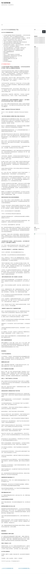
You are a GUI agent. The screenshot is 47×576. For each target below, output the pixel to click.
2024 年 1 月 (36, 90)
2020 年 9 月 (36, 145)
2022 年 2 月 (36, 121)
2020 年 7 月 (36, 148)
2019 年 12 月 (36, 157)
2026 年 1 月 (36, 57)
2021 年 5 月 (36, 134)
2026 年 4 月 (36, 53)
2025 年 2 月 (36, 72)
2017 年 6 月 (36, 198)
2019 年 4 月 (36, 168)
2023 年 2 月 (36, 105)
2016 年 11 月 (36, 208)
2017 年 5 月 (36, 200)
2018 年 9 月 (36, 178)
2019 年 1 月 (36, 172)
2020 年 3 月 (36, 153)
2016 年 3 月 (36, 219)
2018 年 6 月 (36, 182)
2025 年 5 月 (36, 68)
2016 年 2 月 (36, 220)
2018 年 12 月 (36, 174)
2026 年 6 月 (36, 50)
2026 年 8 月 (36, 47)
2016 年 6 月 (36, 215)
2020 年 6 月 (36, 149)
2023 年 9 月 (36, 95)
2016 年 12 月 (36, 207)
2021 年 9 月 (36, 128)
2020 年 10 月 (36, 143)
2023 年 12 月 (36, 91)
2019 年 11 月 (36, 159)
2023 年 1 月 (36, 106)
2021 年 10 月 (36, 127)
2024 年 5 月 (36, 84)
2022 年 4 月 (36, 119)
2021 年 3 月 (36, 137)
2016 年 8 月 (36, 212)
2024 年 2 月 (36, 88)
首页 (2, 24)
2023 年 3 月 (36, 104)
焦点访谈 (35, 229)
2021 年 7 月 (36, 131)
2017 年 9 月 (36, 194)
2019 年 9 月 (36, 161)
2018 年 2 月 (36, 187)
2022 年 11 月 (36, 109)
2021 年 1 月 (36, 139)
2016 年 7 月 (36, 213)
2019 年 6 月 (36, 165)
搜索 (35, 29)
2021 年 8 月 (36, 130)
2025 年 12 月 (36, 58)
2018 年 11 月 (36, 175)
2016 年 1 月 (36, 222)
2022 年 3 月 (36, 120)
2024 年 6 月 (36, 83)
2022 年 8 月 (36, 113)
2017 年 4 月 (36, 201)
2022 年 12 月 (36, 108)
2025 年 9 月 (36, 62)
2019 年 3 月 (36, 169)
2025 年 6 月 (36, 67)
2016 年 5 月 (36, 216)
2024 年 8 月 (36, 80)
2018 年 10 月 (36, 176)
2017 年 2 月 (36, 204)
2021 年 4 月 (36, 135)
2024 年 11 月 (36, 76)
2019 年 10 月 (36, 160)
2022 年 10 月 (36, 110)
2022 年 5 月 (36, 117)
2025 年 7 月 (36, 65)
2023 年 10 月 (36, 94)
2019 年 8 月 (36, 163)
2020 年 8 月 (36, 146)
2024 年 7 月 (36, 82)
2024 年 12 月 (36, 75)
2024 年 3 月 (36, 87)
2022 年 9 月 (36, 112)
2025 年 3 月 (36, 71)
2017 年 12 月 (36, 190)
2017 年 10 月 (36, 193)
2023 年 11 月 (36, 93)
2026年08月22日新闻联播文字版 (39, 38)
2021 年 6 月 (36, 132)
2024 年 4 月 (36, 86)
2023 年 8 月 (36, 97)
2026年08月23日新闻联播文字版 (39, 37)
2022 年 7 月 (36, 115)
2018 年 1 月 (36, 189)
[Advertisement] (23, 15)
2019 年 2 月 (36, 171)
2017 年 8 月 (36, 196)
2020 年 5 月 (36, 150)
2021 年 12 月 (36, 124)
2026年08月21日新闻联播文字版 (39, 40)
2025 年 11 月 (36, 60)
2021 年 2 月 (36, 138)
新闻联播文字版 (15, 561)
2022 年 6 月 (36, 116)
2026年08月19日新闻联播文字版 (39, 42)
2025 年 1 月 (36, 73)
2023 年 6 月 (36, 99)
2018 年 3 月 (36, 186)
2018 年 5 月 (36, 183)
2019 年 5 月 (36, 167)
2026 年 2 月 (36, 56)
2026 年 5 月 (36, 51)
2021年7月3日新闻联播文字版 (7, 568)
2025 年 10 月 (36, 61)
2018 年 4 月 (36, 185)
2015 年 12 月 (36, 223)
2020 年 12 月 (36, 141)
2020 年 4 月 (36, 152)
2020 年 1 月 (36, 156)
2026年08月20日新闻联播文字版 (39, 41)
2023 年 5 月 (36, 101)
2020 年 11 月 (36, 142)
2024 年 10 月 (36, 77)
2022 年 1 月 (36, 123)
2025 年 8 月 (36, 64)
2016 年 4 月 (36, 218)
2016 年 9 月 (36, 211)
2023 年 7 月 (36, 98)
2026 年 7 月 (36, 49)
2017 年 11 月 (36, 191)
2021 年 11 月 (36, 126)
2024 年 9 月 (36, 79)
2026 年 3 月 (36, 54)
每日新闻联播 (5, 3)
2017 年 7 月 (36, 197)
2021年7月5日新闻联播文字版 (24, 568)
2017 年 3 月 (36, 202)
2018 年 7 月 (36, 180)
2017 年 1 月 (36, 205)
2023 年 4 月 (36, 102)
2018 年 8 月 (36, 179)
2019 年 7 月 (36, 164)
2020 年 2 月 (36, 154)
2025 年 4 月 (36, 69)
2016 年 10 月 (36, 209)
